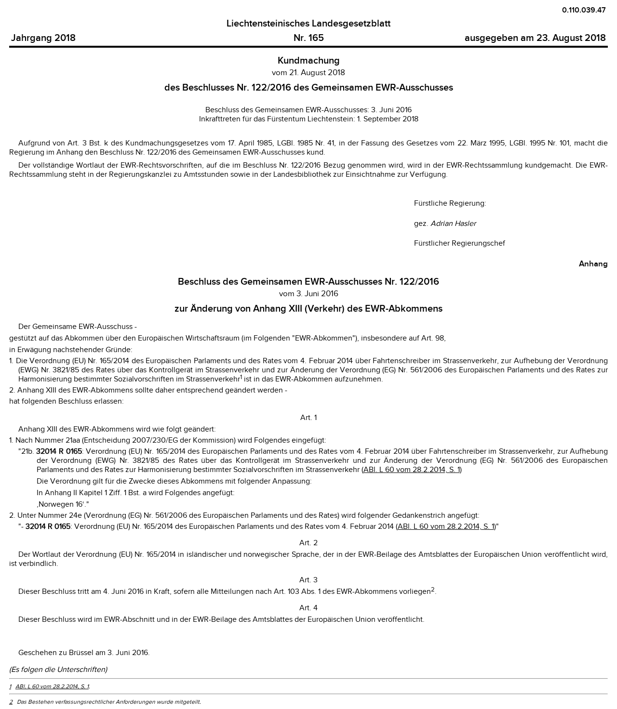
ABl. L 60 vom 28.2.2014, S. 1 (411, 469)
